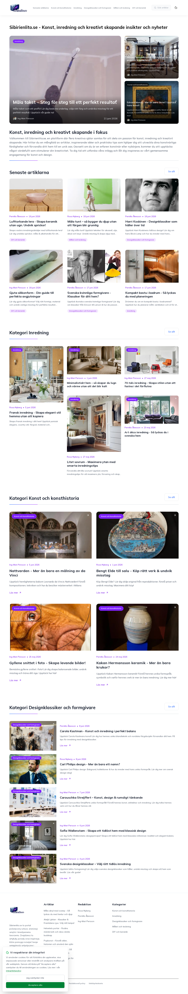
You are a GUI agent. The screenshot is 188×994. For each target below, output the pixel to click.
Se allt (171, 171)
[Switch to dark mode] (176, 7)
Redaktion (84, 904)
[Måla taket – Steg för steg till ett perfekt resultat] (65, 80)
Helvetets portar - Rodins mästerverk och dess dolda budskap (57, 932)
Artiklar (49, 904)
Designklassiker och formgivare (97, 8)
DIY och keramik (139, 8)
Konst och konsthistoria (61, 8)
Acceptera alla (35, 985)
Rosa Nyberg (73, 216)
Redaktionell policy (77, 983)
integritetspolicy (13, 970)
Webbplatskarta (96, 983)
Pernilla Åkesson (17, 216)
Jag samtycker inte (35, 978)
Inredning (78, 8)
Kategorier (119, 904)
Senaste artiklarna (41, 8)
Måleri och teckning (122, 8)
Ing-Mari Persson (17, 287)
